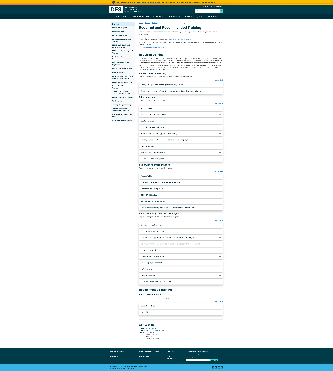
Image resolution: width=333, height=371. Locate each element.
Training (115, 24)
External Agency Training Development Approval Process (122, 92)
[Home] (125, 7)
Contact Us (171, 354)
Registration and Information (122, 97)
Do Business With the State (147, 16)
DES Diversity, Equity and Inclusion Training (121, 46)
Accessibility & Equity (117, 351)
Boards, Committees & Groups (149, 351)
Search (222, 11)
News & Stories (144, 356)
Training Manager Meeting (121, 105)
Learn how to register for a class (153, 48)
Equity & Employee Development (118, 58)
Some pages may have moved (147, 2)
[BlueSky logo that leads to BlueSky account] (222, 368)
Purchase (121, 16)
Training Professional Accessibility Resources (120, 110)
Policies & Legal (192, 16)
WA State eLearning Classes (122, 120)
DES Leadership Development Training (122, 52)
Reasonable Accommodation (122, 82)
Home (141, 23)
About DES (170, 351)
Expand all (219, 80)
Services (173, 16)
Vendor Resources (118, 101)
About (211, 16)
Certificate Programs (119, 35)
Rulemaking (114, 356)
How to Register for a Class (122, 68)
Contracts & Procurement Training (121, 40)
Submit (214, 360)
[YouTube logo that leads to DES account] (219, 368)
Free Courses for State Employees (120, 64)
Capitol (215, 7)
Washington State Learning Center (122, 115)
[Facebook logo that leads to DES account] (216, 368)
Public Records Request (118, 354)
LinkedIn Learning (118, 72)
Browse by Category (119, 28)
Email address (190, 358)
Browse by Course (118, 31)
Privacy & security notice (118, 368)
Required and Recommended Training (122, 87)
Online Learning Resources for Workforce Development (123, 77)
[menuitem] (122, 16)
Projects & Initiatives (145, 354)
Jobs (168, 356)
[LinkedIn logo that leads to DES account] (213, 368)
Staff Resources (172, 358)
